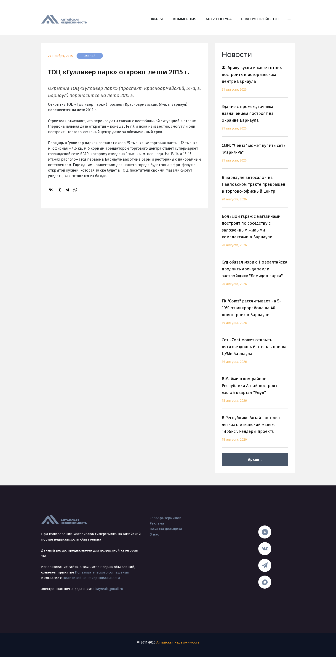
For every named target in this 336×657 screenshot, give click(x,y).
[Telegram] (68, 189)
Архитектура (218, 19)
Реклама (157, 523)
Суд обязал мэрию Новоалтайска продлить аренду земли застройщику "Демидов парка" (254, 273)
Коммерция (184, 19)
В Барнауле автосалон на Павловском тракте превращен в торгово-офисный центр (253, 188)
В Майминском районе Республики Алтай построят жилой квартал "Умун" (249, 389)
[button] (289, 19)
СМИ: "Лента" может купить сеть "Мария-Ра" (253, 152)
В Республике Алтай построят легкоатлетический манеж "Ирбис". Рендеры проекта (251, 428)
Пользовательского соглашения (102, 572)
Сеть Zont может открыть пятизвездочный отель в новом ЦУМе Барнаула (254, 350)
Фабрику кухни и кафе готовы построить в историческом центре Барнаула (252, 78)
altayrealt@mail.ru (108, 589)
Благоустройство (259, 19)
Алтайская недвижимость (177, 642)
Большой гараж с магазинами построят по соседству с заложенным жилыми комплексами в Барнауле (251, 230)
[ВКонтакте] (51, 189)
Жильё (157, 19)
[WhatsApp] (75, 189)
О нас (154, 534)
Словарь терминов (165, 518)
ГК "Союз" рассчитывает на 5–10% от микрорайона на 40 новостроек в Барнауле (252, 312)
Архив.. (254, 459)
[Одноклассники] (60, 189)
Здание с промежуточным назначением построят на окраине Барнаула (248, 117)
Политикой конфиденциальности (91, 578)
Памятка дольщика (166, 529)
